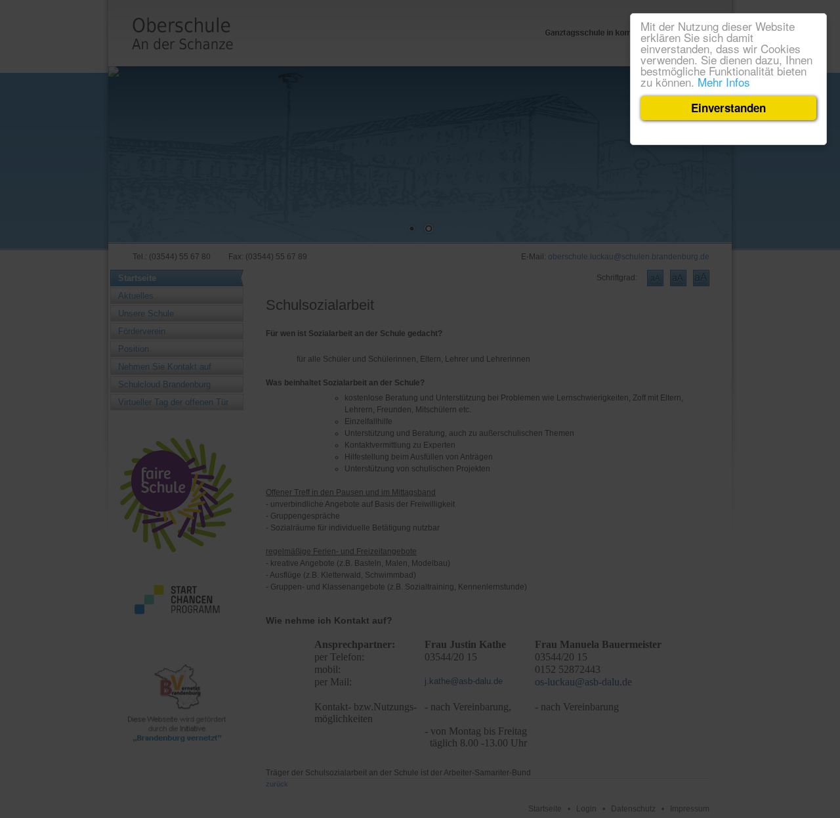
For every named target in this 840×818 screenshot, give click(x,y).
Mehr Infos (724, 82)
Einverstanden (728, 108)
